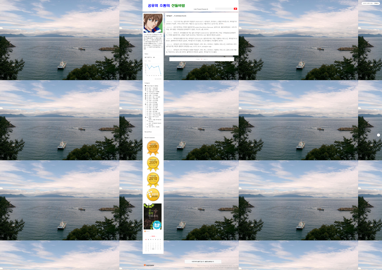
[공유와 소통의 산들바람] (166, 9)
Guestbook (225, 266)
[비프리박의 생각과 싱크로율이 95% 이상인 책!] (153, 229)
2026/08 (153, 236)
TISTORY (149, 265)
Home (199, 266)
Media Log (218, 266)
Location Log (205, 266)
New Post (235, 266)
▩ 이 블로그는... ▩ (149, 57)
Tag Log (212, 266)
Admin (230, 266)
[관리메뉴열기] (378, 135)
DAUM (207, 268)
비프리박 (187, 268)
